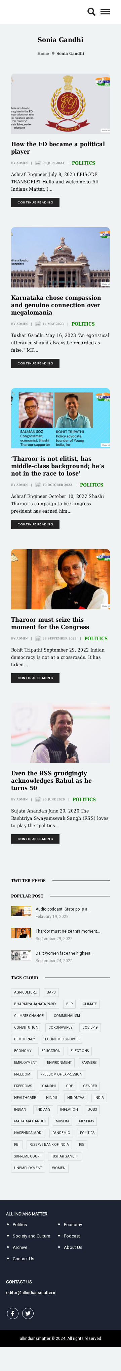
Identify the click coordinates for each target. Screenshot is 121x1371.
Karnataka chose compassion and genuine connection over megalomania (56, 305)
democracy (24, 1039)
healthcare (25, 1098)
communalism (67, 1016)
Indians (43, 1109)
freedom (22, 1074)
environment (59, 1062)
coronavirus (60, 1027)
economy (22, 1051)
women (59, 1168)
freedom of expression (61, 1074)
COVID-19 (90, 1027)
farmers (89, 1062)
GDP (69, 1086)
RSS (81, 1144)
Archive (20, 1247)
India (99, 1098)
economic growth (62, 1039)
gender (90, 1086)
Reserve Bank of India (49, 1144)
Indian (20, 1109)
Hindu (51, 1098)
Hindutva (75, 1098)
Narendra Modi (28, 1133)
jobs (92, 1109)
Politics (83, 163)
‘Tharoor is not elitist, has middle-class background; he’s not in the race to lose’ (57, 466)
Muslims (86, 1121)
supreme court (27, 1156)
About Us (73, 1247)
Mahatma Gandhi (30, 1121)
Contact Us (23, 1258)
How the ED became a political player (58, 148)
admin (22, 163)
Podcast (72, 1235)
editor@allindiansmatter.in (31, 1292)
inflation (69, 1109)
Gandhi (49, 1086)
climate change (29, 1016)
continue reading (35, 202)
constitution (26, 1027)
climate (90, 1004)
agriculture (25, 992)
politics (87, 1133)
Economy (73, 1224)
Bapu (51, 992)
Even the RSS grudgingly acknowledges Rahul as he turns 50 (51, 780)
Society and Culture (31, 1235)
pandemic (61, 1133)
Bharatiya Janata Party (35, 1004)
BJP (69, 1004)
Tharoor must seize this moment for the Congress (50, 623)
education (51, 1051)
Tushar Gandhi (64, 1156)
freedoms (23, 1086)
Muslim (62, 1121)
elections (80, 1051)
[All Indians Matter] (26, 11)
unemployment (28, 1168)
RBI (16, 1144)
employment (25, 1062)
